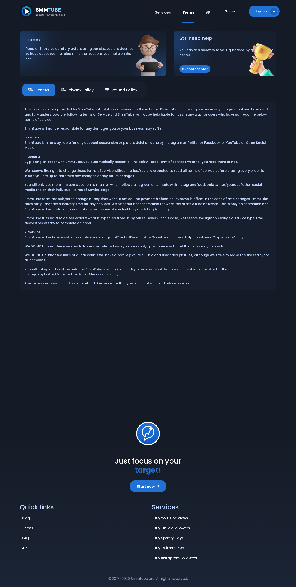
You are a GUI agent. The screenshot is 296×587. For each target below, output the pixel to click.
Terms (188, 12)
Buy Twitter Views (169, 548)
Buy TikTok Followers (172, 528)
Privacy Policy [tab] (81, 90)
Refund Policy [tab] (124, 90)
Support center (195, 69)
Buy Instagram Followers (175, 558)
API (208, 12)
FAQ (25, 538)
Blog (26, 518)
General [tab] (42, 90)
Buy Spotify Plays (169, 538)
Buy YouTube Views (171, 518)
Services (163, 12)
